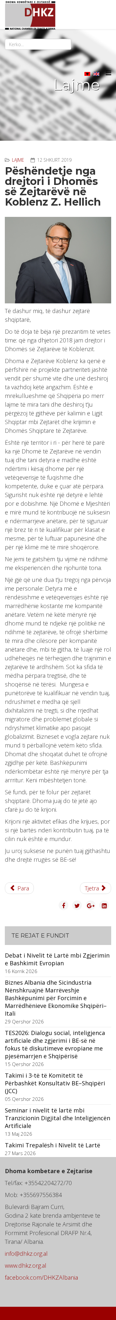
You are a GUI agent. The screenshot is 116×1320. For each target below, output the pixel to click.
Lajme (18, 160)
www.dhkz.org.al (25, 1265)
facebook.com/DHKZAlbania (41, 1277)
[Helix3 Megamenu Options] (108, 73)
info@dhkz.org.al (26, 1253)
